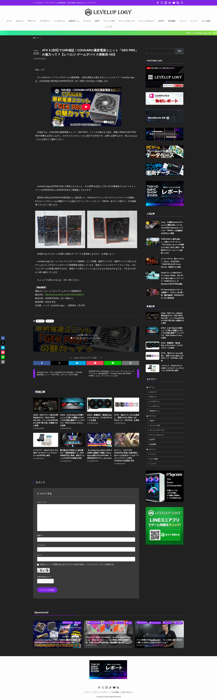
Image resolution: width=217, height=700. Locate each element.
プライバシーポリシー (101, 692)
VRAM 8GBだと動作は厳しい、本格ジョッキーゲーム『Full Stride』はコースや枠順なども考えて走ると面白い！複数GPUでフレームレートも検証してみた (172, 246)
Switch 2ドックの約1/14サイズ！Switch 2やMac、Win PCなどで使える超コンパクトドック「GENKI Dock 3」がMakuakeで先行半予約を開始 (172, 278)
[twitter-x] (162, 3)
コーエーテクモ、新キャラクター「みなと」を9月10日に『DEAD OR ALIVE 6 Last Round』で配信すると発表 (172, 263)
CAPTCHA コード (44, 577)
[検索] (182, 3)
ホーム (88, 692)
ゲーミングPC (155, 425)
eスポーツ (153, 392)
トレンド (152, 449)
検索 (179, 51)
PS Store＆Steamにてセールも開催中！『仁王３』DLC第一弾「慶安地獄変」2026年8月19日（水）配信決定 (172, 294)
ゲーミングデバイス (157, 430)
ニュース (50, 321)
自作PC (152, 439)
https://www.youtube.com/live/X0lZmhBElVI (64, 295)
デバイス (152, 416)
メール (41, 545)
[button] (41, 363)
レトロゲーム (154, 406)
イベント (153, 454)
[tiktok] (170, 3)
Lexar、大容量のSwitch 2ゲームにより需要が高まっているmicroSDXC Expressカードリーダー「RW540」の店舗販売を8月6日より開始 (172, 227)
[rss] (178, 3)
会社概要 (115, 692)
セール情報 (154, 459)
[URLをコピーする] (130, 363)
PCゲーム (153, 397)
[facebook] (158, 3)
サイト (39, 555)
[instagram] (166, 3)
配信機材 (153, 444)
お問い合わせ (126, 692)
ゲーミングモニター (157, 435)
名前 (40, 535)
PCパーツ (40, 321)
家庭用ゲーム (154, 411)
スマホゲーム (154, 401)
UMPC (152, 421)
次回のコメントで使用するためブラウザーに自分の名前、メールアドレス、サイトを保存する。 (77, 564)
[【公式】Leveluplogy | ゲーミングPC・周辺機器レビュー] (108, 12)
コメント (41, 502)
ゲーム (151, 387)
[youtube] (174, 3)
